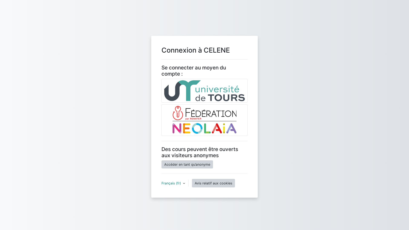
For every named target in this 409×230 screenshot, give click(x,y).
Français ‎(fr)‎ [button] (171, 183)
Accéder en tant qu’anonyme (187, 164)
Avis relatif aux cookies (213, 183)
